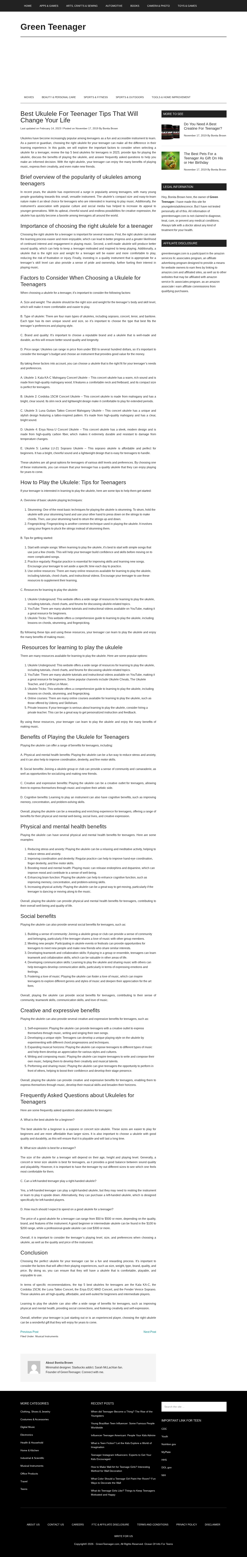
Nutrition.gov (168, 1444)
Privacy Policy (186, 1524)
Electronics (26, 1434)
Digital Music (27, 1427)
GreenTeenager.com (107, 1543)
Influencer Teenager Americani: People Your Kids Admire (123, 1435)
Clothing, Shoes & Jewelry (35, 1411)
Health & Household (31, 1442)
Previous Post (29, 1331)
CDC (164, 1428)
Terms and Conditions (152, 1524)
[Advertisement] (123, 64)
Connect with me (92, 1372)
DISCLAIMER (212, 1524)
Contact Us (56, 1524)
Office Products (29, 1473)
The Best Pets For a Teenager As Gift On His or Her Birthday (203, 158)
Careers (78, 1524)
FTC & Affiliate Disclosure (110, 1524)
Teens (23, 1489)
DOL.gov (166, 1467)
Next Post (150, 1331)
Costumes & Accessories (34, 1419)
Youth (164, 1436)
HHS (164, 1459)
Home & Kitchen (29, 1450)
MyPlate (166, 1452)
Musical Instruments (46, 1336)
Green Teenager (53, 27)
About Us (33, 1524)
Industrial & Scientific (32, 1458)
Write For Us (123, 1536)
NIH (163, 1475)
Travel (23, 1481)
